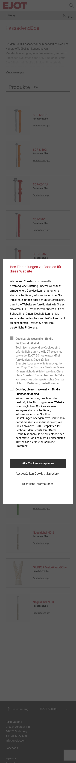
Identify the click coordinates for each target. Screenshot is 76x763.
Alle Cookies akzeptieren (38, 463)
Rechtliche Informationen (38, 484)
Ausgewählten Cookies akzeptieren (38, 473)
